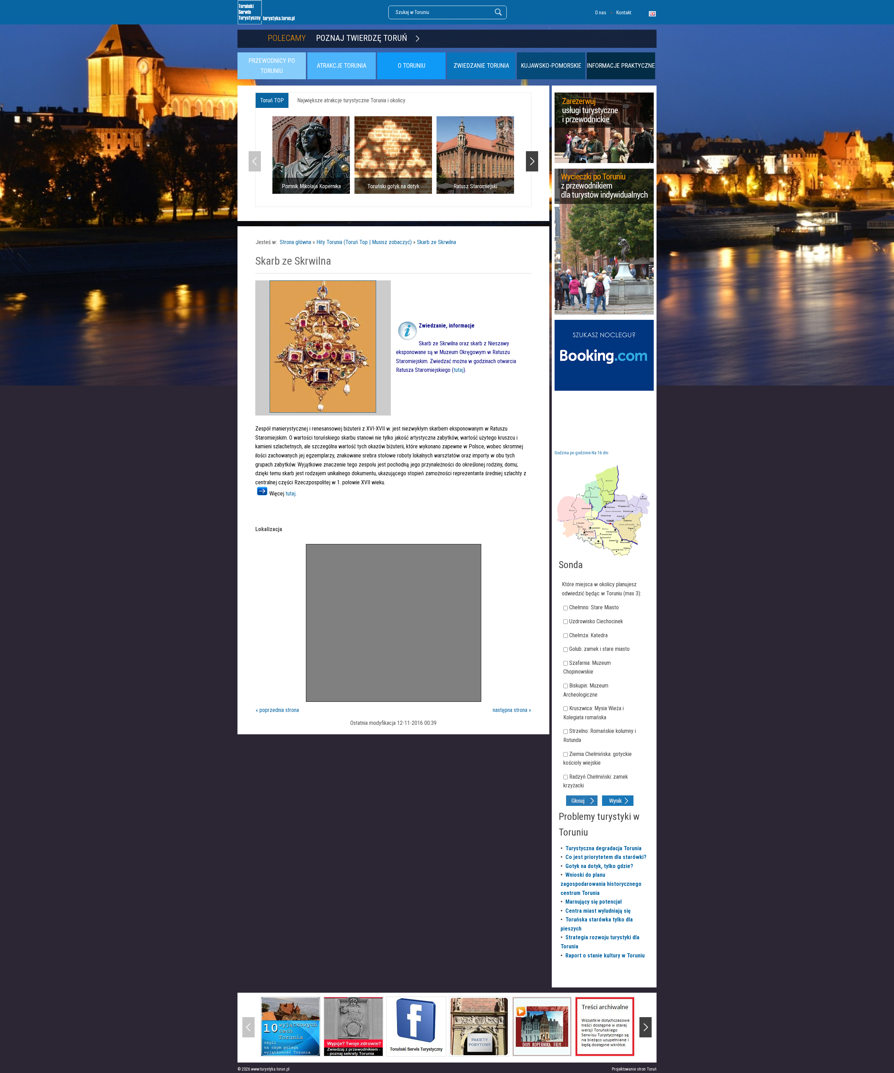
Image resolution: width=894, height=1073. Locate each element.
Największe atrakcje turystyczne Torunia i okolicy (351, 100)
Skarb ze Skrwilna (436, 242)
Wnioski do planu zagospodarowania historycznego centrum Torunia (601, 884)
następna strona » (512, 710)
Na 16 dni (600, 452)
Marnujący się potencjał (593, 901)
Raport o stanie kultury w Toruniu (605, 955)
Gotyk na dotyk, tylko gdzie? (599, 866)
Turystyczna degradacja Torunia (603, 848)
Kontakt (623, 12)
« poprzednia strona (277, 710)
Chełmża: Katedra (588, 635)
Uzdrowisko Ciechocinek (596, 621)
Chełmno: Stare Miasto (594, 607)
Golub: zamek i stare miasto (599, 649)
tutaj (458, 370)
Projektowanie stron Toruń (634, 1069)
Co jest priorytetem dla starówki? (605, 857)
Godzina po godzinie (573, 452)
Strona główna (295, 242)
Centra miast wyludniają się (598, 910)
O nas (600, 12)
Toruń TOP (272, 100)
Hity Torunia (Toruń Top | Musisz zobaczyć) (364, 242)
